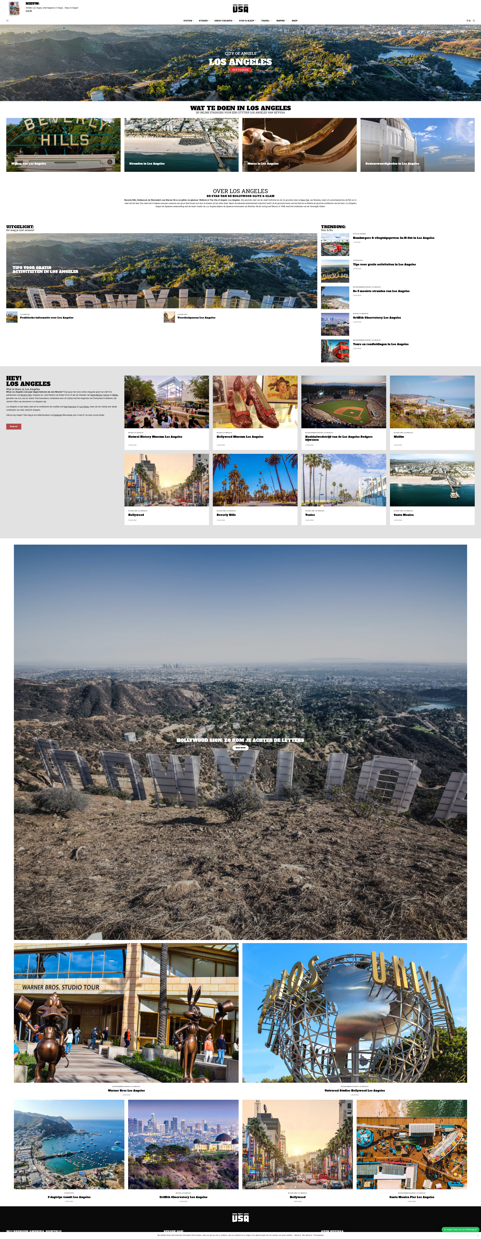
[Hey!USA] (240, 8)
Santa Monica (96, 395)
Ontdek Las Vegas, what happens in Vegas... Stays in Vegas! (52, 8)
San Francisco (70, 406)
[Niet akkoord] (478, 1235)
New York (305, 200)
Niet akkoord (307, 1235)
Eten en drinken (359, 234)
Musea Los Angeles (360, 313)
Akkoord (297, 1235)
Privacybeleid (318, 1235)
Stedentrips (18, 263)
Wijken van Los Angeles (403, 433)
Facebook (57, 415)
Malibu (115, 395)
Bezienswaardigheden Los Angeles (367, 287)
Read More (241, 748)
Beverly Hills (26, 395)
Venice (106, 395)
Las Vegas (84, 406)
